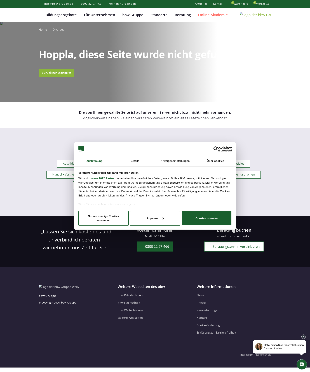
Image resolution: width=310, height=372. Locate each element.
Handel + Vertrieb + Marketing (72, 174)
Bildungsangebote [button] (61, 14)
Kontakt (202, 318)
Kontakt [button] (218, 3)
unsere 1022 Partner (102, 178)
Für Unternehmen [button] (99, 14)
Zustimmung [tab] (94, 160)
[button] (41, 15)
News (200, 295)
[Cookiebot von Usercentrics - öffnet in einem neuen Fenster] (216, 149)
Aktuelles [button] (201, 3)
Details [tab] (134, 160)
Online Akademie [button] (213, 14)
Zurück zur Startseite (56, 73)
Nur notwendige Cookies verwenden (103, 218)
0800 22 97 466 (156, 246)
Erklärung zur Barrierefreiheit (216, 333)
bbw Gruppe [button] (132, 14)
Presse (201, 303)
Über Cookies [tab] (215, 160)
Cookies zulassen (207, 218)
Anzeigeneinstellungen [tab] (175, 160)
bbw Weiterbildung (130, 310)
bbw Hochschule (129, 303)
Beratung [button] (183, 14)
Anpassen (153, 218)
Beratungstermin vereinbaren (236, 246)
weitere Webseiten (130, 318)
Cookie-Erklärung (208, 325)
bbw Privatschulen (130, 295)
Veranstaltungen (208, 310)
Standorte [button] (159, 14)
